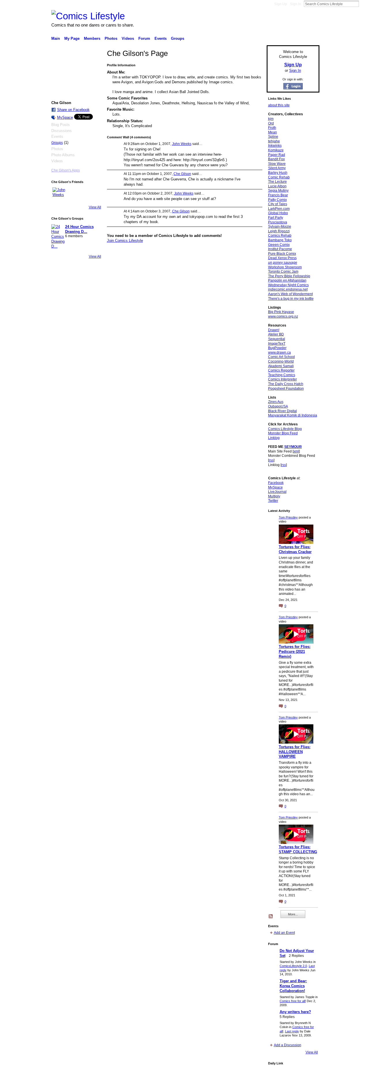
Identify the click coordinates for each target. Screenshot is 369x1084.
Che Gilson (182, 174)
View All (95, 207)
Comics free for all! (293, 1001)
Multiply (274, 496)
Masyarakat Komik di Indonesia (292, 415)
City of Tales (277, 204)
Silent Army (277, 168)
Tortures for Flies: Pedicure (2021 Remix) (294, 651)
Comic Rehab (279, 177)
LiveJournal (277, 492)
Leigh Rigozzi (279, 231)
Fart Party (275, 218)
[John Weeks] (59, 194)
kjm (271, 119)
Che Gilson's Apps (65, 170)
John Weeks (181, 144)
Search (363, 3)
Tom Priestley (288, 517)
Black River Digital (282, 411)
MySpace (65, 117)
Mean (272, 132)
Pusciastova (277, 222)
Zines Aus (275, 402)
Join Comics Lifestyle (125, 240)
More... (293, 914)
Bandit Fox (276, 159)
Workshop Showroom (285, 267)
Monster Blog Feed (283, 433)
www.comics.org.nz (283, 316)
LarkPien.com (279, 209)
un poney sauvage (282, 263)
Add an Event (284, 933)
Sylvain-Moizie (279, 227)
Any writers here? (295, 1012)
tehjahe (274, 141)
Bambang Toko (280, 240)
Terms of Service (306, 1077)
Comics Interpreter (282, 379)
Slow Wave (277, 164)
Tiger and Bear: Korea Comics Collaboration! (293, 986)
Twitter (273, 501)
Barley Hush (277, 173)
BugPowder (277, 348)
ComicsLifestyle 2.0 (293, 966)
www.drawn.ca (279, 352)
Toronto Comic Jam (283, 271)
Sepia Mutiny (278, 190)
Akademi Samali (281, 366)
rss (271, 460)
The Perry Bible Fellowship (289, 276)
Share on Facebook (73, 110)
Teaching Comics (281, 375)
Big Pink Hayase (281, 312)
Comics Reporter (281, 370)
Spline (273, 137)
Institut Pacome (280, 249)
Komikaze (276, 150)
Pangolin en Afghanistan (287, 280)
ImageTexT (276, 344)
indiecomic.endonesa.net (288, 289)
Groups (57, 143)
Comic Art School (281, 357)
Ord (271, 123)
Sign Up (280, 4)
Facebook (276, 483)
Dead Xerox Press (282, 258)
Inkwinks (275, 146)
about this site (279, 105)
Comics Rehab (279, 235)
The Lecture (277, 182)
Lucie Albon (277, 186)
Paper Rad (276, 155)
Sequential (276, 339)
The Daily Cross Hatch (285, 384)
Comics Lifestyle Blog (285, 429)
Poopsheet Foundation (286, 389)
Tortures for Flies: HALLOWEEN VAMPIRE (294, 752)
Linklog (274, 438)
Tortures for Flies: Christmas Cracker (295, 549)
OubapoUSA (278, 406)
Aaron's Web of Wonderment (290, 294)
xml (296, 451)
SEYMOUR (293, 447)
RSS (271, 916)
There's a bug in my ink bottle (291, 299)
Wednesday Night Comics (288, 285)
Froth (272, 128)
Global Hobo (278, 213)
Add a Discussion (287, 1045)
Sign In (295, 4)
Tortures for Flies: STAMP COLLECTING (298, 849)
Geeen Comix (279, 245)
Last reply (292, 1031)
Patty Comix (277, 200)
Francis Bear (278, 195)
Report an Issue (276, 1077)
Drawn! (273, 330)
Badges (254, 1077)
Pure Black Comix (282, 254)
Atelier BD (276, 334)
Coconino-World (281, 361)
